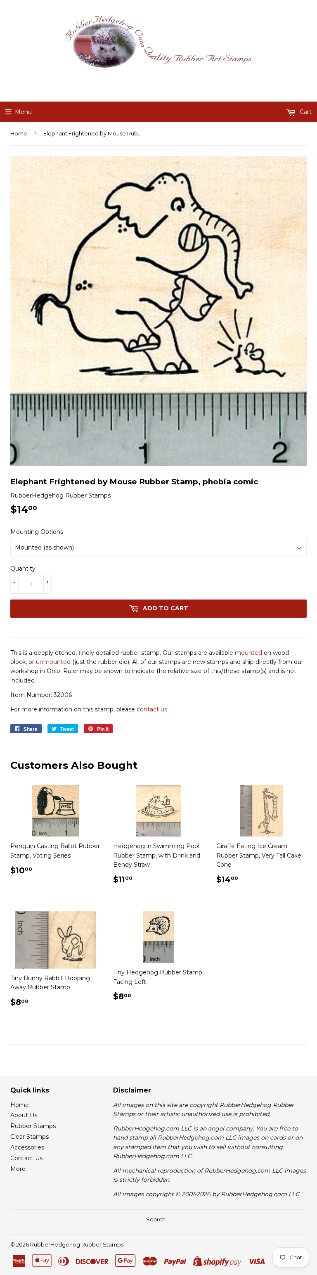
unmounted (53, 662)
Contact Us (26, 1158)
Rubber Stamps (33, 1126)
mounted (248, 652)
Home (18, 133)
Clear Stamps (29, 1136)
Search (156, 1219)
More (18, 1169)
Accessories (27, 1147)
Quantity (22, 568)
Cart (305, 112)
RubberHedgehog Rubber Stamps (76, 1244)
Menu (23, 112)
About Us (23, 1115)
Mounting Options (36, 532)
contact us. (152, 709)
